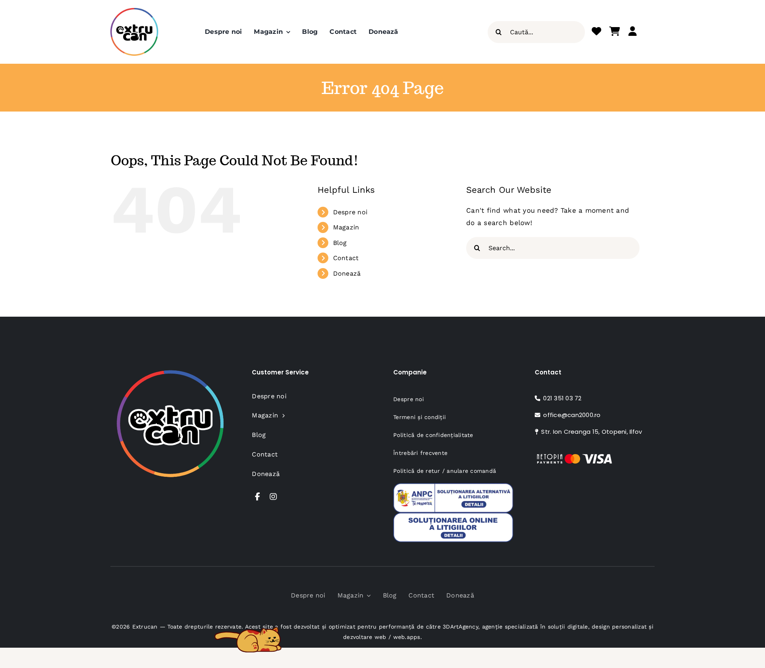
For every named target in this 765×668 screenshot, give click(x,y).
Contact (346, 258)
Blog (340, 243)
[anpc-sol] (453, 516)
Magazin (346, 227)
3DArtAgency (460, 626)
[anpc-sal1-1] (453, 486)
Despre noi (350, 212)
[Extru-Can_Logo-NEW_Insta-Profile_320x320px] (134, 11)
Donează (347, 273)
